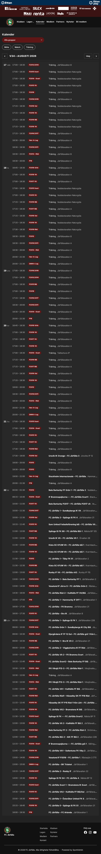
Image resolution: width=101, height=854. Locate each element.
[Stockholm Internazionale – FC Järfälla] (50, 476)
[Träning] (50, 64)
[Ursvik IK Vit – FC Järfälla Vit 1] (50, 538)
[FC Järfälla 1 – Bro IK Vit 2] (50, 640)
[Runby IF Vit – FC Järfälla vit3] (50, 572)
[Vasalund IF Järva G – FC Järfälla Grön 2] (50, 586)
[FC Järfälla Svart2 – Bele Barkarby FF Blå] (50, 661)
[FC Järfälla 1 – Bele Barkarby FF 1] (50, 579)
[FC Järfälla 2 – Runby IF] (50, 771)
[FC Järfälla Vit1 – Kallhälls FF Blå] (50, 688)
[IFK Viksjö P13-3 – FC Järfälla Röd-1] (50, 668)
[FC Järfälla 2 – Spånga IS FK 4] (50, 517)
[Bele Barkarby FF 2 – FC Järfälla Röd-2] (50, 730)
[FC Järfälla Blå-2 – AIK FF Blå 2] (50, 736)
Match (17, 47)
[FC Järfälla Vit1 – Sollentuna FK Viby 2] (50, 750)
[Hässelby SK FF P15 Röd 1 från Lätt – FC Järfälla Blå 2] (50, 702)
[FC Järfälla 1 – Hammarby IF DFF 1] (50, 599)
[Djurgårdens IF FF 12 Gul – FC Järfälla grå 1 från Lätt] (50, 634)
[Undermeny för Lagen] (33, 22)
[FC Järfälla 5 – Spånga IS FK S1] (50, 805)
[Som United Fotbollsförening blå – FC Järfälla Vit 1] (50, 524)
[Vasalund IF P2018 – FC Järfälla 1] (50, 757)
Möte (6, 47)
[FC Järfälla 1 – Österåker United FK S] (50, 798)
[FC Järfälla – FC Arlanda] (50, 812)
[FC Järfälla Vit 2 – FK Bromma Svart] (50, 654)
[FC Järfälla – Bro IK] (50, 613)
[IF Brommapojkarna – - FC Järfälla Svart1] (50, 496)
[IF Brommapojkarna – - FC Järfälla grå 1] (50, 743)
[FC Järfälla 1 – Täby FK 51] (50, 558)
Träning (29, 47)
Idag (88, 56)
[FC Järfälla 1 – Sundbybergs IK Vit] (50, 510)
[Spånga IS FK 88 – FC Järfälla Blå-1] (50, 531)
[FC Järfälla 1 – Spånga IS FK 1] (50, 620)
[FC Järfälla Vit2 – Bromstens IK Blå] (50, 709)
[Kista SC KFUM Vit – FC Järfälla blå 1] (50, 544)
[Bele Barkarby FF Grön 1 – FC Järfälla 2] (50, 490)
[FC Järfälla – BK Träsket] (50, 764)
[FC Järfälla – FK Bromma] (50, 606)
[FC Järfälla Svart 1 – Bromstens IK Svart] (50, 784)
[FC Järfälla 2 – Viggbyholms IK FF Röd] (50, 647)
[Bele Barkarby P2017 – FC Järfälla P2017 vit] (50, 503)
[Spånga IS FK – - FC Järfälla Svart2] (50, 716)
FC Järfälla (9, 835)
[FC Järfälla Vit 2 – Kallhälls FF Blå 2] (50, 723)
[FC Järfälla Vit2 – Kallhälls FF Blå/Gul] (50, 791)
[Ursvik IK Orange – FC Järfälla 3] (50, 455)
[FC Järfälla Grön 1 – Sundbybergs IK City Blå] (50, 627)
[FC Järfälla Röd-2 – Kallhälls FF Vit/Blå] (50, 592)
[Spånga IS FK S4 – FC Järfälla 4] (50, 778)
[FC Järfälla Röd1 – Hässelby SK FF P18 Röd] (50, 695)
